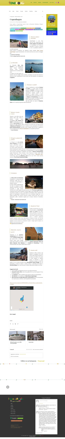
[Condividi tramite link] (17, 323)
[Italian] (55, 2)
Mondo (26, 11)
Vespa (36, 11)
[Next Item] (62, 379)
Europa (21, 11)
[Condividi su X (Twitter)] (12, 323)
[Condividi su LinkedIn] (15, 323)
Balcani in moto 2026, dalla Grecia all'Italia (16, 343)
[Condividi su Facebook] (10, 323)
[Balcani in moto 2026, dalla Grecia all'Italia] (17, 335)
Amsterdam (31, 342)
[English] (58, 2)
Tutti (9, 11)
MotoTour (31, 11)
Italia (13, 11)
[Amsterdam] (35, 335)
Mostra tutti (41, 329)
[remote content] (21, 298)
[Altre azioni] (42, 16)
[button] (35, 2)
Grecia (17, 11)
